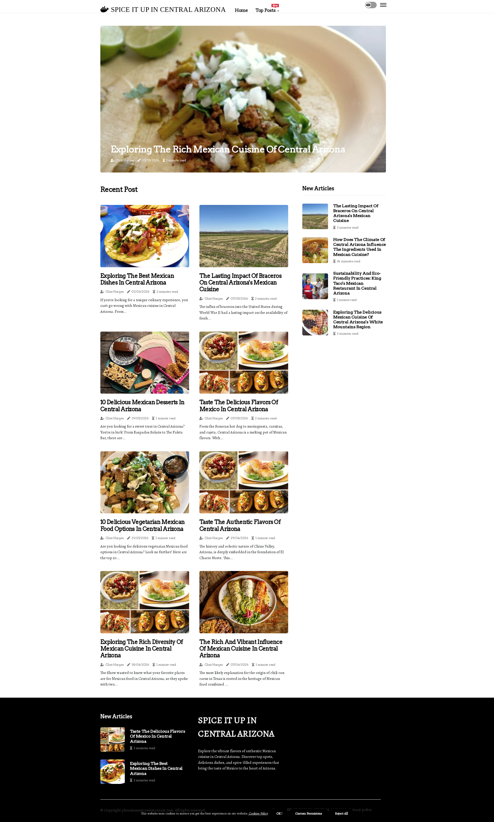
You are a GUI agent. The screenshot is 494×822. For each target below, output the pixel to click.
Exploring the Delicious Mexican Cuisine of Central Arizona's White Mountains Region (358, 320)
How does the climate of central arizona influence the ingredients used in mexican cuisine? (359, 247)
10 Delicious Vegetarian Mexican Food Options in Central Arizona (142, 525)
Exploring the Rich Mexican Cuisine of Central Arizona (228, 149)
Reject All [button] (341, 813)
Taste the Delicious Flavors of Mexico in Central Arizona (238, 405)
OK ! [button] (279, 813)
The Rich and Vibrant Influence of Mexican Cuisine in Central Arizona (241, 648)
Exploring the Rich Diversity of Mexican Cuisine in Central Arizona (141, 648)
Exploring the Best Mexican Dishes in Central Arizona (137, 279)
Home (241, 10)
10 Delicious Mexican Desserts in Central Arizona (142, 405)
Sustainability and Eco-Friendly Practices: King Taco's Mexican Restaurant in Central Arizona (357, 283)
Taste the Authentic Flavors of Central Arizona (239, 525)
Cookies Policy (258, 813)
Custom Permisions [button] (308, 813)
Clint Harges (125, 160)
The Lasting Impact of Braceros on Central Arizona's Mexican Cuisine (240, 282)
